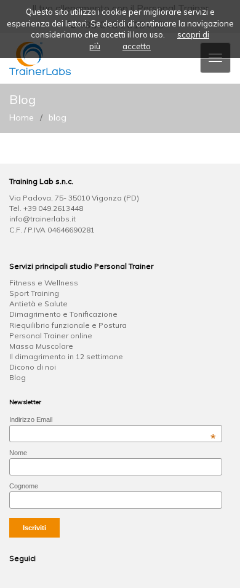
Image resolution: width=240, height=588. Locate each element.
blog (57, 117)
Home (21, 117)
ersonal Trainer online (53, 335)
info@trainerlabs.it (42, 218)
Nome (18, 452)
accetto (136, 46)
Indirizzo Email (112, 419)
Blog (17, 377)
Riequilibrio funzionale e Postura (68, 325)
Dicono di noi (32, 366)
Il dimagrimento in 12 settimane (66, 356)
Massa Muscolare (41, 346)
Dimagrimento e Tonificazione (63, 314)
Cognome (23, 486)
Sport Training (34, 293)
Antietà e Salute (38, 303)
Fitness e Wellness (43, 282)
